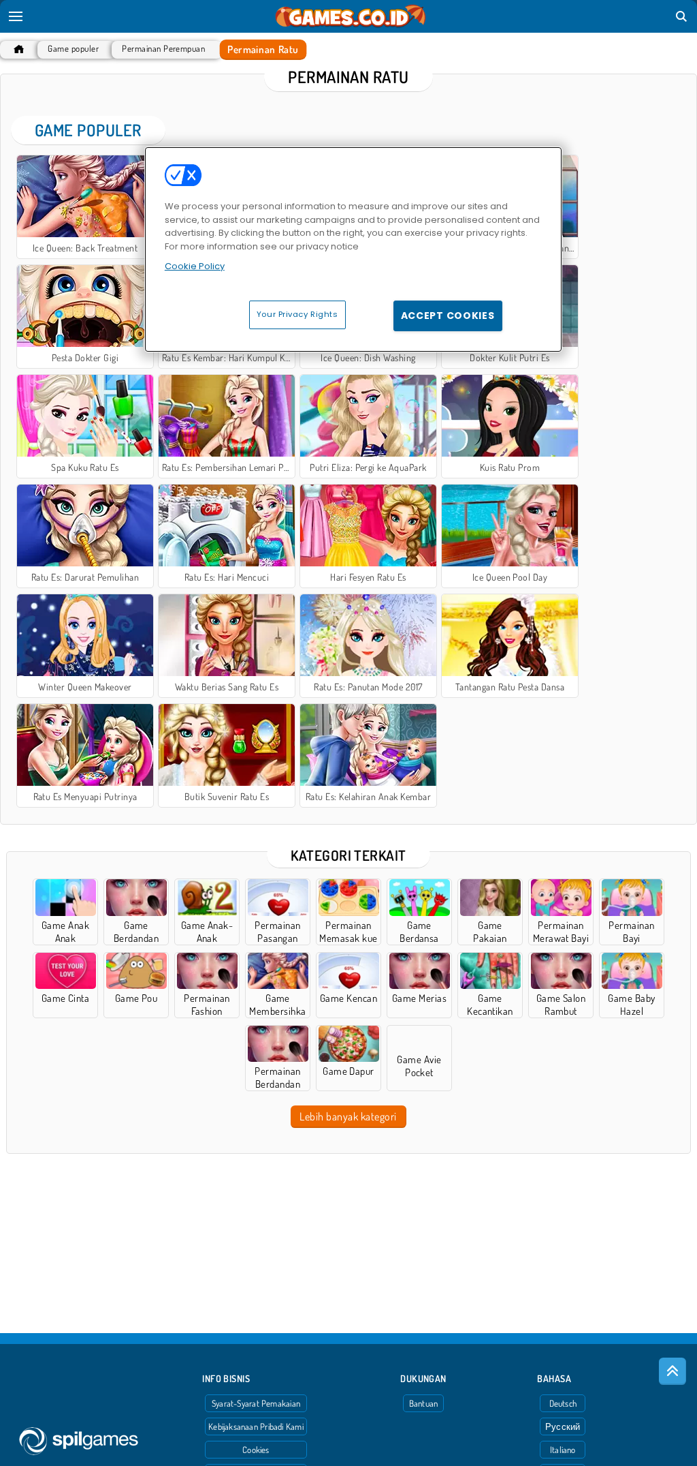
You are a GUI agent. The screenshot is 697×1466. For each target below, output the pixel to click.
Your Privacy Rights (297, 314)
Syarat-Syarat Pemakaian (256, 1403)
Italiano (563, 1449)
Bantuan (423, 1403)
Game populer (73, 48)
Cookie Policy (195, 266)
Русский (563, 1426)
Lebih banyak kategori (347, 1116)
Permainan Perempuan (163, 48)
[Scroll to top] (672, 1371)
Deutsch (563, 1403)
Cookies (256, 1449)
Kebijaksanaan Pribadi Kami (256, 1426)
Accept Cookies (448, 315)
